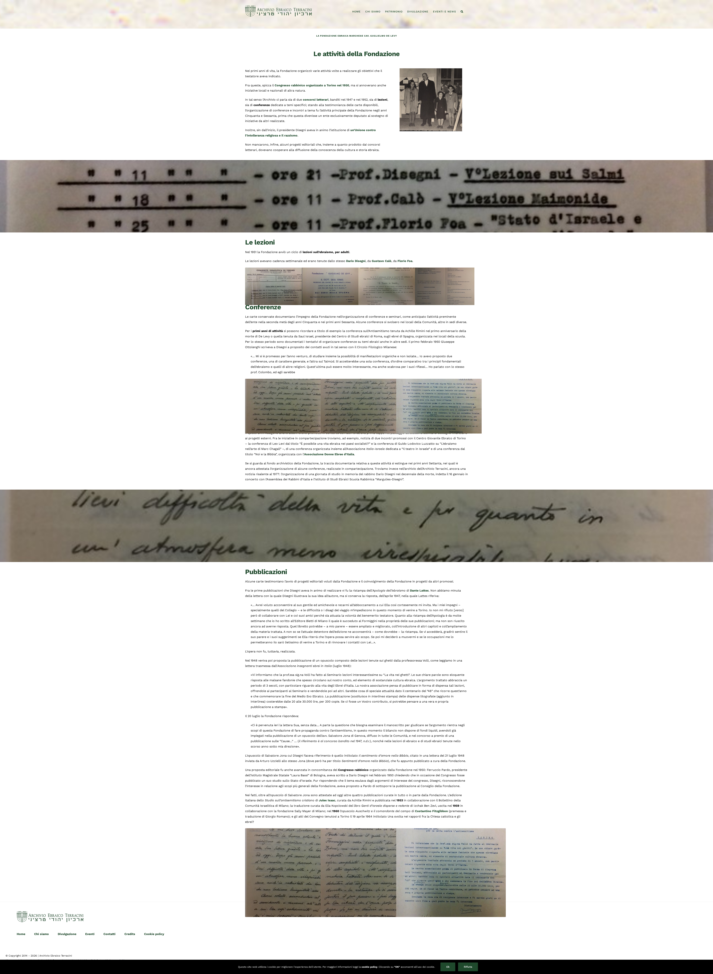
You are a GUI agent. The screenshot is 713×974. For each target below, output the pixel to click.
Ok (448, 966)
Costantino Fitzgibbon (431, 811)
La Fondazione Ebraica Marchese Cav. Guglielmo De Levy (356, 36)
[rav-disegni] (431, 69)
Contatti (109, 934)
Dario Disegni (356, 261)
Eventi (90, 934)
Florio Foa (405, 261)
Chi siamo (41, 934)
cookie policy (369, 966)
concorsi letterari (315, 99)
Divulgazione (67, 934)
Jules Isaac (327, 800)
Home (21, 934)
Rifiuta (468, 966)
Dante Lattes (419, 590)
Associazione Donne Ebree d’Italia (329, 454)
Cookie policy (154, 934)
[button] (462, 11)
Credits (129, 934)
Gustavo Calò (381, 261)
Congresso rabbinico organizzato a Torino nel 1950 (312, 85)
